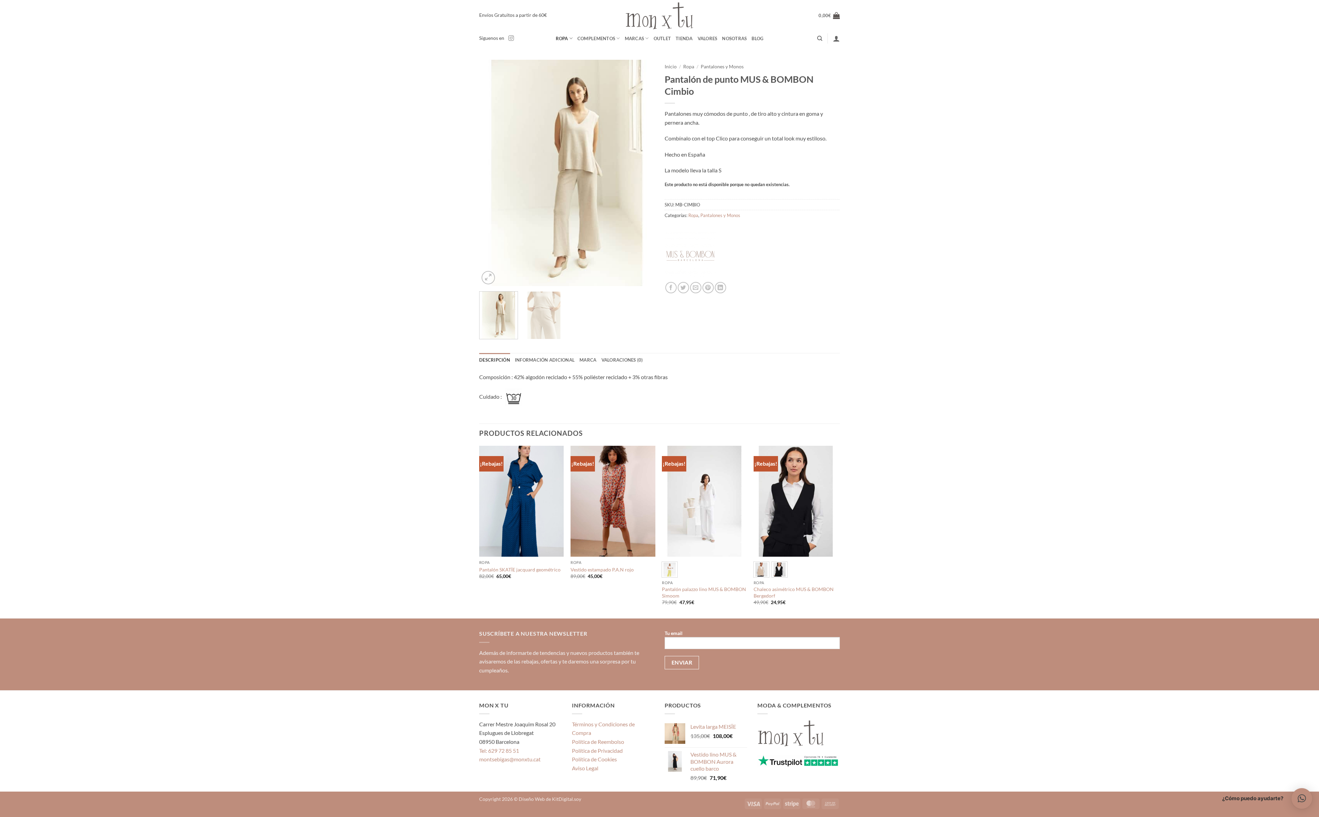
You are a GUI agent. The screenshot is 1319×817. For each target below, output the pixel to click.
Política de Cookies (594, 759)
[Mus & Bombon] (690, 256)
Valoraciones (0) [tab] (622, 360)
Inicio (671, 66)
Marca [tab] (587, 360)
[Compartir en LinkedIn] (720, 287)
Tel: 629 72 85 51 (499, 750)
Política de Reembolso (598, 741)
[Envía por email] (695, 287)
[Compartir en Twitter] (683, 287)
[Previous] (491, 173)
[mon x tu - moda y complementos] (659, 15)
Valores (708, 38)
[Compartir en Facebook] (671, 287)
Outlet (662, 38)
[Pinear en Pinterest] (708, 287)
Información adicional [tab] (545, 360)
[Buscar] (819, 38)
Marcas (634, 38)
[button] (829, 15)
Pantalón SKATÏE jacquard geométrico (520, 569)
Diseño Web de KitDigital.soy (550, 799)
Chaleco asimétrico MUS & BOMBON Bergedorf (794, 592)
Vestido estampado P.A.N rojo (602, 569)
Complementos (596, 38)
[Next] (642, 173)
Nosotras (734, 38)
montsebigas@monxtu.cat (510, 759)
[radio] (669, 569)
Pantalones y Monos (722, 66)
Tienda (684, 38)
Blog (757, 38)
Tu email (674, 633)
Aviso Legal (585, 768)
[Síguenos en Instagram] (511, 38)
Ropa (562, 38)
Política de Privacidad (597, 750)
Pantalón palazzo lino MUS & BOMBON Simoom (704, 592)
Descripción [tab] (494, 360)
